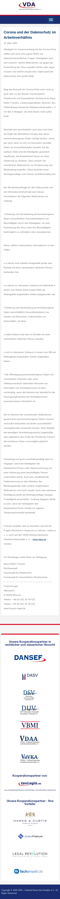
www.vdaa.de (39, 539)
